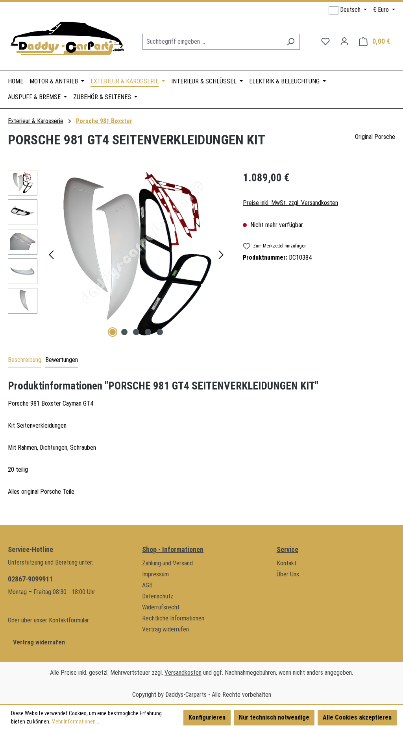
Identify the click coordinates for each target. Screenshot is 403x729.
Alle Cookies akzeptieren (357, 717)
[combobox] (212, 42)
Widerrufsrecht (160, 607)
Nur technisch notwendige (274, 717)
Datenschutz (157, 596)
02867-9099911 (30, 579)
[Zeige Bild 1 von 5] (112, 332)
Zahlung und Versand (167, 563)
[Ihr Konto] (344, 41)
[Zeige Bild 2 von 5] (124, 332)
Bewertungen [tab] (61, 360)
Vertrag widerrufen (39, 642)
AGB (147, 585)
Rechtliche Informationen (173, 618)
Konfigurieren (207, 717)
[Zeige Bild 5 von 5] (160, 332)
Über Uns (288, 574)
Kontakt (286, 563)
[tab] (24, 360)
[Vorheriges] (51, 255)
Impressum (155, 574)
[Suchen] (290, 42)
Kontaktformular (69, 620)
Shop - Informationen (172, 549)
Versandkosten (183, 672)
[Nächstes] (221, 255)
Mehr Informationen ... (76, 721)
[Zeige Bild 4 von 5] (148, 332)
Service (287, 549)
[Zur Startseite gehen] (67, 40)
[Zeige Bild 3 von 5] (136, 332)
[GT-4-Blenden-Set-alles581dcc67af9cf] (136, 254)
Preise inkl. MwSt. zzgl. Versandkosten (290, 203)
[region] (117, 254)
